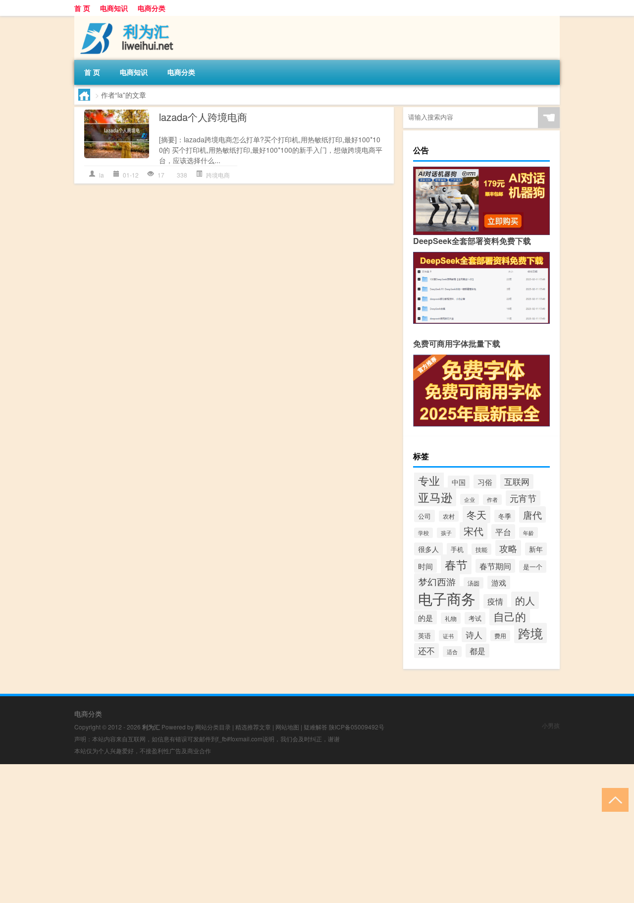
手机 (457, 549)
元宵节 (523, 498)
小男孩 (551, 725)
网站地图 (287, 726)
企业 (469, 499)
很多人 (428, 549)
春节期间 (495, 565)
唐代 (532, 514)
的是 (425, 617)
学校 (423, 533)
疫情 (495, 601)
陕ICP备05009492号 (356, 726)
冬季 (504, 516)
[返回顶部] (613, 799)
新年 (536, 549)
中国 (459, 482)
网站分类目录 (213, 726)
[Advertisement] (297, 833)
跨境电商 (218, 175)
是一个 (532, 566)
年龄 (528, 533)
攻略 (508, 548)
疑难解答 (315, 726)
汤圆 (473, 583)
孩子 (446, 533)
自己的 (509, 616)
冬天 (476, 514)
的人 (525, 600)
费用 (500, 636)
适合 (452, 652)
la (101, 175)
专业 (429, 480)
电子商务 (447, 598)
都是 (477, 650)
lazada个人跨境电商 (203, 117)
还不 (426, 651)
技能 (481, 549)
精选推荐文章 (253, 726)
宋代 (473, 531)
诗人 (474, 635)
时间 (425, 565)
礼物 (451, 618)
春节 (456, 564)
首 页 (82, 8)
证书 (448, 636)
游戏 (498, 582)
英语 (424, 635)
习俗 (484, 481)
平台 (503, 532)
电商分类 (151, 8)
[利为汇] (126, 19)
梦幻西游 (437, 581)
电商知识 (114, 8)
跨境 (530, 633)
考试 (475, 618)
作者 (492, 499)
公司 (424, 516)
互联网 (516, 481)
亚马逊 (435, 497)
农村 (449, 516)
